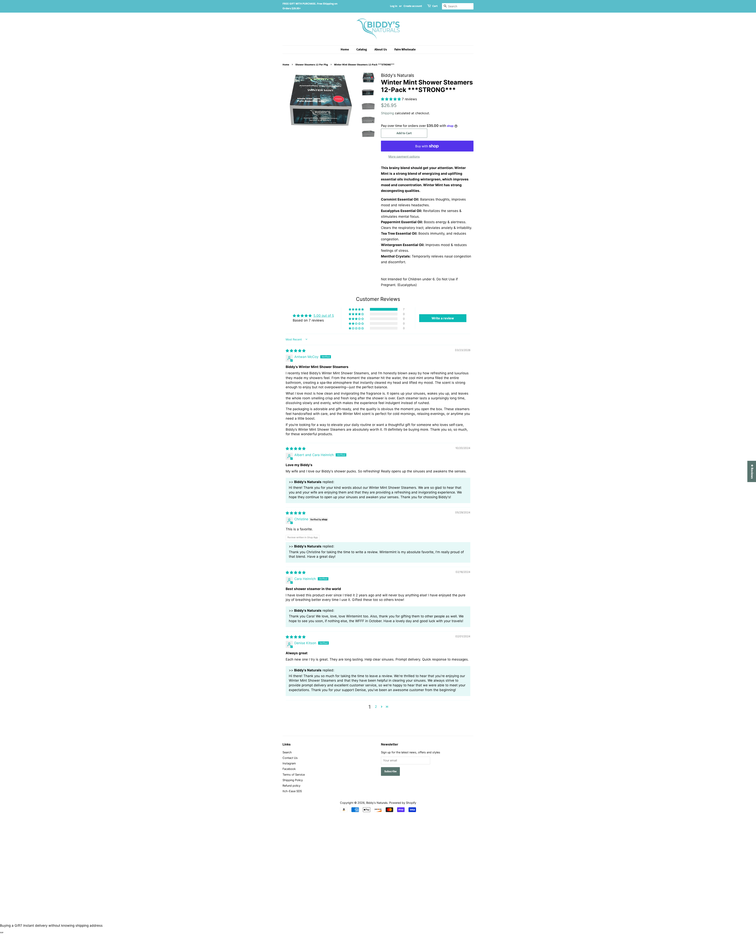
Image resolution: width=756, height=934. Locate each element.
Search (287, 752)
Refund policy (291, 785)
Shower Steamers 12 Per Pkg (311, 64)
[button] (391, 99)
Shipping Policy (293, 780)
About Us (380, 49)
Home (345, 49)
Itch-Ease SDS (292, 791)
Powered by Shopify (402, 802)
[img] (296, 351)
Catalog (361, 49)
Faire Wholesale (405, 49)
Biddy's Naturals (377, 802)
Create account (413, 6)
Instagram (289, 763)
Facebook (289, 768)
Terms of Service (294, 774)
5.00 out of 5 (323, 316)
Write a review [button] (443, 318)
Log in (393, 6)
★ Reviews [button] (752, 471)
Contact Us (290, 757)
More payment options (404, 156)
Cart (434, 6)
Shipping (387, 113)
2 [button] (376, 707)
